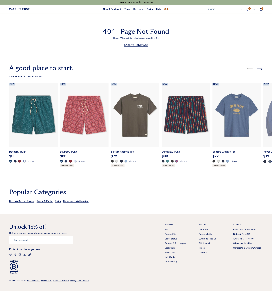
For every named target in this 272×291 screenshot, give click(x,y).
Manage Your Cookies (79, 280)
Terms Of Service (61, 280)
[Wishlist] (247, 9)
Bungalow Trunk (171, 151)
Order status (171, 238)
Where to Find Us (207, 238)
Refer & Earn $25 (241, 234)
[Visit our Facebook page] (15, 254)
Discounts (170, 247)
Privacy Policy (33, 280)
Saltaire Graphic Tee (122, 151)
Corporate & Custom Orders (247, 247)
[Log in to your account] (254, 9)
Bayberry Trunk (17, 151)
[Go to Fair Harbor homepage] (19, 9)
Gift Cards (170, 257)
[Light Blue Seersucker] (24, 161)
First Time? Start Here (244, 229)
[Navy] (121, 161)
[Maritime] (269, 161)
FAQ (167, 229)
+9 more (30, 161)
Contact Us (170, 234)
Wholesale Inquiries (242, 243)
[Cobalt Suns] (176, 161)
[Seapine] (167, 161)
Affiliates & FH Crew (243, 238)
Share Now (147, 2)
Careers (203, 252)
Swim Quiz (170, 252)
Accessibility (171, 261)
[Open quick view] (52, 140)
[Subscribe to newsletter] (69, 240)
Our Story (203, 229)
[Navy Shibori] (15, 161)
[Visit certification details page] (41, 266)
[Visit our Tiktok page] (11, 254)
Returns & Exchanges (175, 243)
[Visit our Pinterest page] (20, 254)
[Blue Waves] (10, 161)
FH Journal (204, 243)
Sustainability (205, 234)
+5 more (132, 161)
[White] (116, 161)
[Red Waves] (19, 161)
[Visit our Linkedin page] (24, 254)
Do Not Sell (46, 280)
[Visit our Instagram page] (29, 254)
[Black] (112, 161)
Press (202, 247)
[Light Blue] (126, 161)
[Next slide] (259, 69)
